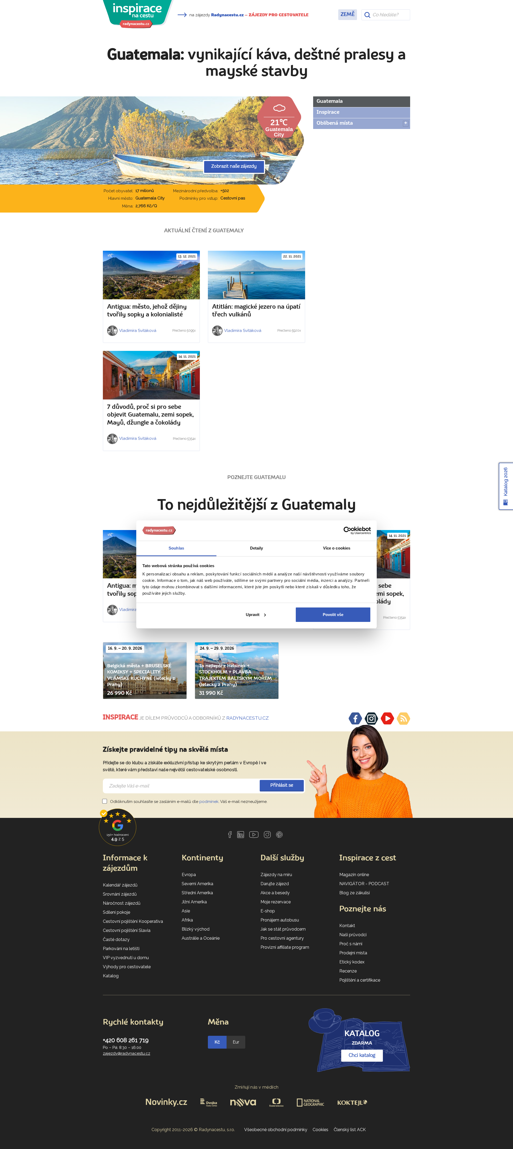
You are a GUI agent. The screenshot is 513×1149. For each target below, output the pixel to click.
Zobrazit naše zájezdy (233, 166)
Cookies (320, 1129)
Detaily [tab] (256, 548)
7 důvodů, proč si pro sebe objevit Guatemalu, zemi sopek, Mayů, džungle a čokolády (150, 415)
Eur (236, 1042)
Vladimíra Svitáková (137, 330)
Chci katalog (362, 1055)
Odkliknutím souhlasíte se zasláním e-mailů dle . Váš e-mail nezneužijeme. (188, 801)
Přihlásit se (281, 785)
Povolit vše (333, 614)
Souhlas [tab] (176, 548)
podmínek (209, 801)
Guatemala (330, 101)
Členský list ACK (350, 1129)
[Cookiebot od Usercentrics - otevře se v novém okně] (347, 531)
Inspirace (328, 112)
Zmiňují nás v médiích (257, 1087)
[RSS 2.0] (403, 718)
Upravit (252, 614)
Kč (217, 1042)
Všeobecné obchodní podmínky (275, 1129)
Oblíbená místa (335, 123)
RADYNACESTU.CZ (247, 718)
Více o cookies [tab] (336, 548)
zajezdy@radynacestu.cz (126, 1053)
